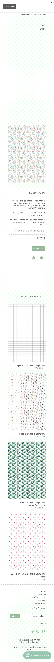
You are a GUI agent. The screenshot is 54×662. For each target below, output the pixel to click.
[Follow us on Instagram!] (33, 632)
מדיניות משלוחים (39, 597)
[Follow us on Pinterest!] (38, 632)
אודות (43, 591)
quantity (41, 238)
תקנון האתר (41, 600)
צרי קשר (42, 594)
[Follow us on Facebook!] (44, 632)
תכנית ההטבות (40, 603)
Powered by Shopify (19, 647)
